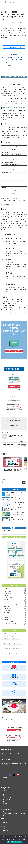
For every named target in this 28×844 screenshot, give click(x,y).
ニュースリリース (14, 595)
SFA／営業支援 (6, 799)
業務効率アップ (17, 651)
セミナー (19, 646)
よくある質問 (15, 638)
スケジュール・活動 (8, 646)
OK (8, 841)
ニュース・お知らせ (6, 9)
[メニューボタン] (2, 2)
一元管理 (7, 648)
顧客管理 (19, 656)
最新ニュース (15, 593)
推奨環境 (5, 834)
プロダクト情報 (15, 597)
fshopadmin (4, 22)
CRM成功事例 (15, 608)
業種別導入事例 (15, 610)
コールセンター (18, 643)
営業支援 (16, 648)
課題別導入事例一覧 (8, 822)
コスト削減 (7, 643)
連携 (4, 805)
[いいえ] (26, 839)
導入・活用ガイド (14, 613)
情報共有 (7, 651)
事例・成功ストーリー (14, 606)
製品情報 (14, 619)
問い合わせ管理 (7, 801)
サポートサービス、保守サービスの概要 (13, 57)
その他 (14, 589)
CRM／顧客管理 (7, 797)
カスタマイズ (18, 641)
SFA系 (6, 638)
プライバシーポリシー (16, 841)
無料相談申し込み (7, 791)
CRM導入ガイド (15, 615)
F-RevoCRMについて (9, 68)
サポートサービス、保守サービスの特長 (14, 60)
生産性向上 (7, 653)
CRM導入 (6, 636)
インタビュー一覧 (7, 820)
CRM (14, 633)
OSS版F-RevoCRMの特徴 (15, 624)
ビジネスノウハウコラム (15, 604)
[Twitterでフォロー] (14, 774)
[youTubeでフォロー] (18, 774)
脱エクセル (17, 653)
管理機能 (5, 803)
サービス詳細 (7, 65)
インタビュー (7, 641)
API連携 (6, 633)
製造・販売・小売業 (8, 656)
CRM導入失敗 (16, 636)
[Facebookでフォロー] (10, 774)
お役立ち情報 (15, 602)
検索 (3, 479)
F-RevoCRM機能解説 (15, 621)
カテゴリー (5, 717)
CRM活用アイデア (15, 617)
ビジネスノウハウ (14, 599)
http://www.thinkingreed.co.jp (16, 312)
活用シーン (7, 62)
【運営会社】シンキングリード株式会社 (11, 754)
